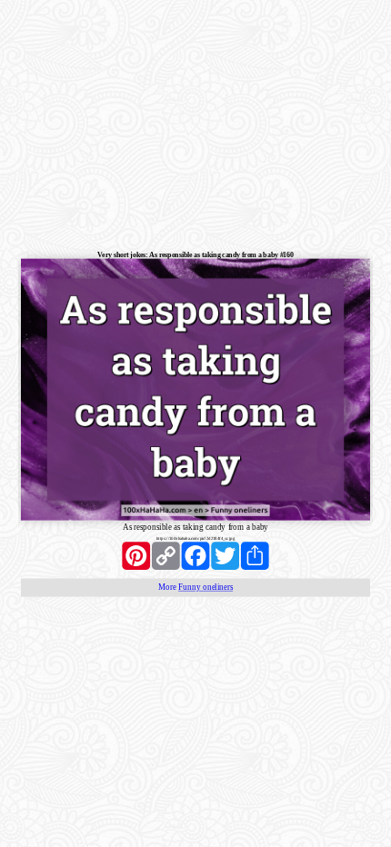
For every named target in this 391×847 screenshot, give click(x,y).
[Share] (255, 556)
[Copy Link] (166, 556)
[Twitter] (225, 556)
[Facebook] (196, 556)
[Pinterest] (136, 556)
